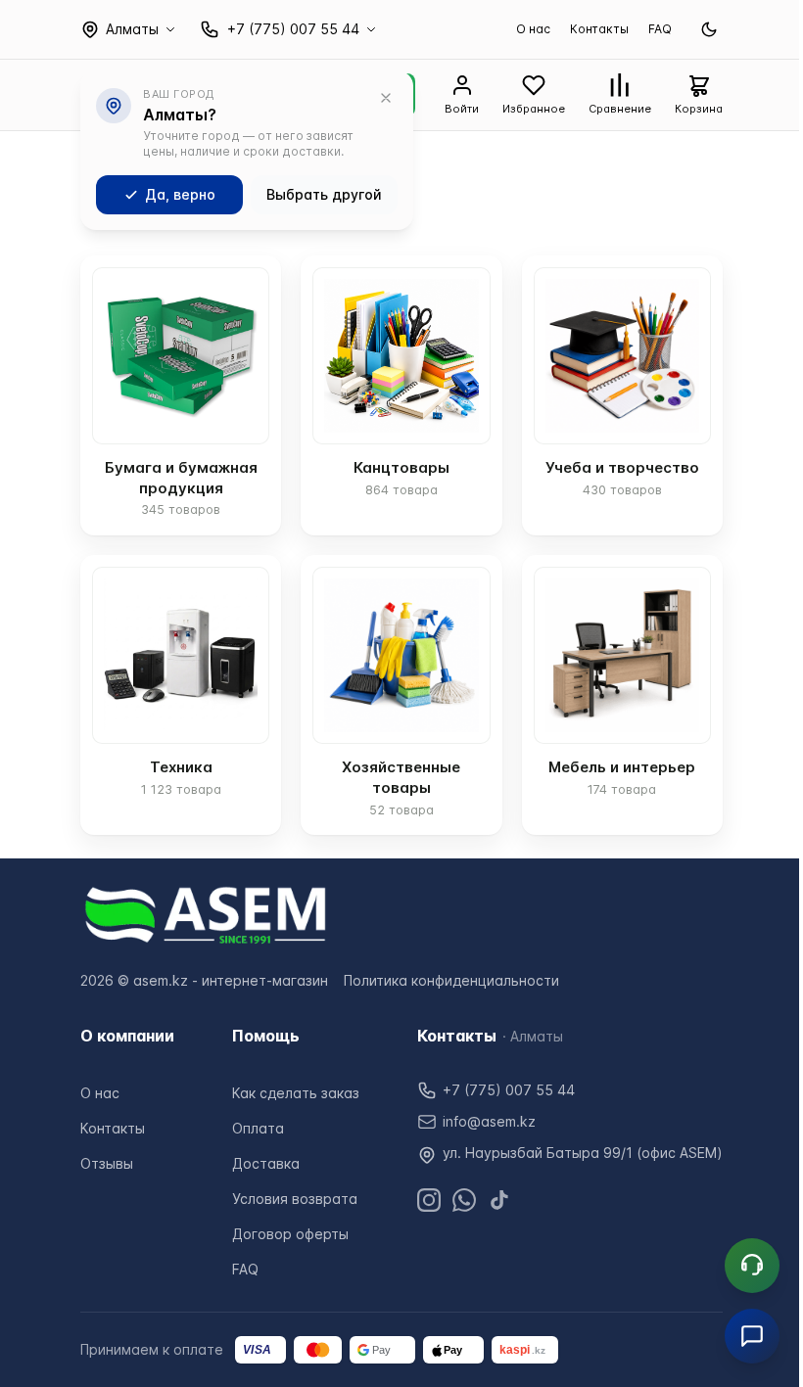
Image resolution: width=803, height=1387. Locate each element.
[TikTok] (499, 1200)
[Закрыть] (386, 98)
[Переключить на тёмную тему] (709, 29)
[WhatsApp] (464, 1200)
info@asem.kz (489, 1121)
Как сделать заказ (295, 1093)
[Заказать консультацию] (752, 1265)
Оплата (258, 1128)
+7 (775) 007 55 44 (509, 1090)
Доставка (266, 1163)
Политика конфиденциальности (451, 980)
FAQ (660, 29)
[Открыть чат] (752, 1336)
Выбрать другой (324, 194)
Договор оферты (290, 1233)
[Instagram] (429, 1200)
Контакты (599, 29)
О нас (533, 29)
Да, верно (180, 194)
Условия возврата (294, 1198)
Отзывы (106, 1163)
